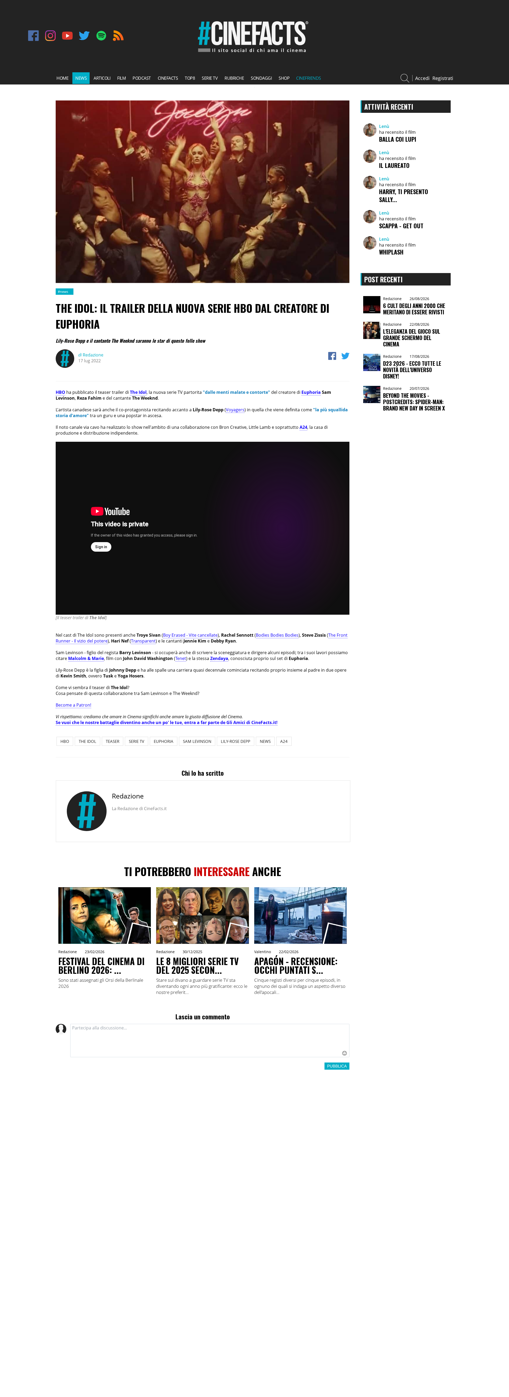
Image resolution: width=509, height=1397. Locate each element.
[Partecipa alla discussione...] (209, 1040)
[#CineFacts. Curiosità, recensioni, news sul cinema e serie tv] (252, 53)
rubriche (234, 78)
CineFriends (308, 78)
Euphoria (311, 392)
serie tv (210, 78)
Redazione (90, 355)
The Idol (138, 392)
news (81, 78)
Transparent (143, 641)
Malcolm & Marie (86, 658)
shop (284, 78)
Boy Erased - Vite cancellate (190, 635)
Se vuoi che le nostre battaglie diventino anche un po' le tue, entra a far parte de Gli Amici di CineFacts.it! (167, 722)
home (62, 78)
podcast (142, 78)
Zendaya (219, 658)
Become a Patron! (73, 705)
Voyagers (235, 410)
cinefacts (168, 78)
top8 (190, 78)
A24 (303, 427)
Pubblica (337, 1066)
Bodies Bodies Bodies (277, 635)
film (121, 78)
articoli (102, 78)
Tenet (180, 658)
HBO (60, 392)
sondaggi (261, 78)
